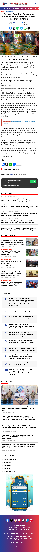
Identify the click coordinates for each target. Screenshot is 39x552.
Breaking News (10, 459)
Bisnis (9, 8)
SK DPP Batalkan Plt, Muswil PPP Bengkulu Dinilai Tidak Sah (20, 363)
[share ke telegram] (21, 29)
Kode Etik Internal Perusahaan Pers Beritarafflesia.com (19, 539)
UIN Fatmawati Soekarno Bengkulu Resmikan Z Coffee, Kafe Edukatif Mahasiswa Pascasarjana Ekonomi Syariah (18, 446)
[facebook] (8, 521)
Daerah (23, 8)
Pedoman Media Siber (12, 529)
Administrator (17, 22)
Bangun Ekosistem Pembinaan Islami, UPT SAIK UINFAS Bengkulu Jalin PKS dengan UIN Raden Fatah (18, 408)
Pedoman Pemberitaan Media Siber (18, 536)
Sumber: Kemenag (19, 510)
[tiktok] (23, 521)
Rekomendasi (9, 471)
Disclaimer (14, 542)
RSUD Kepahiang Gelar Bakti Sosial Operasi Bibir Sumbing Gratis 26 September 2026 (11, 273)
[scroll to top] (36, 541)
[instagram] (15, 521)
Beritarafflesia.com (14, 527)
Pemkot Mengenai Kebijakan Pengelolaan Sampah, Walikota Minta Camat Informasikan (21, 326)
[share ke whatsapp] (18, 29)
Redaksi (28, 527)
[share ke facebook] (11, 29)
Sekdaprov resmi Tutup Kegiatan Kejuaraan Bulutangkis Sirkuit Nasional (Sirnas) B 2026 (12, 283)
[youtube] (19, 521)
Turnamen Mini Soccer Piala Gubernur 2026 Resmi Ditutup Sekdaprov (11, 252)
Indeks (23, 527)
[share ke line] (25, 29)
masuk (11, 174)
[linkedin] (27, 521)
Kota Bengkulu (9, 11)
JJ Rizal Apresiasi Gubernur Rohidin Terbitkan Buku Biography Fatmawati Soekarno (21, 342)
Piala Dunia (8, 465)
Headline (16, 8)
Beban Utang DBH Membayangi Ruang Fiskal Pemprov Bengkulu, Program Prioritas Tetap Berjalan (12, 242)
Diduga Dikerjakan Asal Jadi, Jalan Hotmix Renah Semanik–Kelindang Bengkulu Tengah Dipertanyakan (20, 356)
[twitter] (12, 521)
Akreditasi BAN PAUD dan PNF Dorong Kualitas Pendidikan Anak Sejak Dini (21, 311)
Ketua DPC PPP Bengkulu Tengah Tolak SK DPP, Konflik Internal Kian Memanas (22, 349)
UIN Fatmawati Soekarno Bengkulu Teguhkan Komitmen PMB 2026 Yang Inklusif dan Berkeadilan (18, 436)
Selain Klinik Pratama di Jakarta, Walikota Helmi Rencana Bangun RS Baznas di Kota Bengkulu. (21, 334)
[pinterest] (31, 521)
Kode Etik (24, 542)
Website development (26, 529)
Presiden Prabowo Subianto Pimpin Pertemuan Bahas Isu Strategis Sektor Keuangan (22, 318)
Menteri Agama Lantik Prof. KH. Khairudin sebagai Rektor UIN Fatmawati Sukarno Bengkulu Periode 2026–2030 (19, 427)
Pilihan (7, 468)
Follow (33, 181)
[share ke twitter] (14, 29)
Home (3, 8)
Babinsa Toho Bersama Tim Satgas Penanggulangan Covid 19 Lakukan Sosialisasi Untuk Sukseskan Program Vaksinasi (21, 371)
